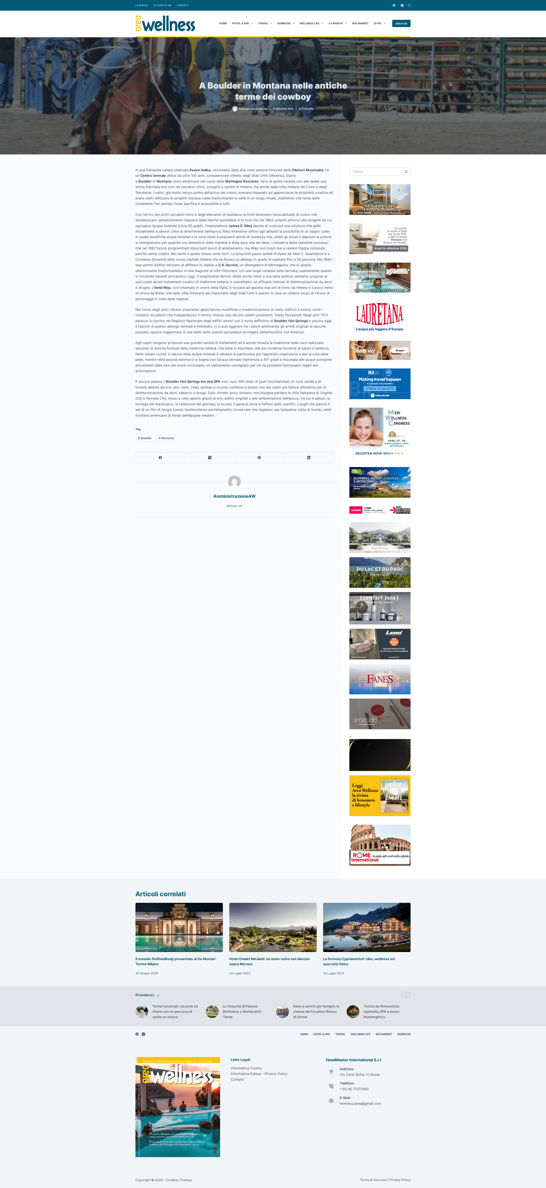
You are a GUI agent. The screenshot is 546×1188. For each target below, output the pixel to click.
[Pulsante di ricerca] (406, 171)
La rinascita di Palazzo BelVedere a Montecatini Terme (242, 1011)
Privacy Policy (400, 1180)
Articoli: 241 (235, 506)
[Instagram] (402, 5)
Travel (263, 23)
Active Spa (306, 108)
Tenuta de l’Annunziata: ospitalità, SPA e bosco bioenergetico (382, 1011)
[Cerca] (409, 5)
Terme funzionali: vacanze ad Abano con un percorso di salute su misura (175, 1011)
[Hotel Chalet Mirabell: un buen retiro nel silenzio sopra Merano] (273, 927)
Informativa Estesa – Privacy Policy (259, 1074)
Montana (166, 438)
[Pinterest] (259, 457)
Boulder (144, 438)
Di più (377, 23)
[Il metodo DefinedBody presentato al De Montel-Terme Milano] (179, 927)
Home (223, 23)
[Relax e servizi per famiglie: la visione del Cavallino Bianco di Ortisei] (282, 1011)
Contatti (182, 5)
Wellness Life (309, 23)
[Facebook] (394, 5)
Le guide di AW (162, 5)
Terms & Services (373, 1180)
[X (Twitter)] (210, 457)
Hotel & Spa (240, 23)
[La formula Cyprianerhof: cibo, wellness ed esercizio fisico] (367, 927)
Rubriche (283, 23)
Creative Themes (179, 1180)
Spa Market (360, 23)
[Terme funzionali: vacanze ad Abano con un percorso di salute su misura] (141, 1011)
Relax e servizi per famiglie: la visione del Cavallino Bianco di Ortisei (316, 1011)
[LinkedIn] (309, 457)
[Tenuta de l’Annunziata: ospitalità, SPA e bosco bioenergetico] (353, 1011)
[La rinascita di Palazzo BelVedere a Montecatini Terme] (212, 1011)
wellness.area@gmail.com (360, 1103)
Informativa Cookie (246, 1068)
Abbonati (401, 23)
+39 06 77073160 (354, 1089)
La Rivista (141, 5)
